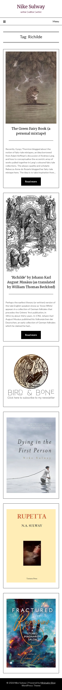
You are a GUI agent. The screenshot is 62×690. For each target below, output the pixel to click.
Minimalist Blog (48, 682)
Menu (56, 21)
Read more (31, 181)
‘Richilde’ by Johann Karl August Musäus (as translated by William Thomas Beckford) (31, 282)
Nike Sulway (31, 7)
